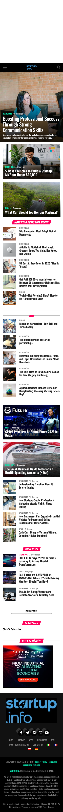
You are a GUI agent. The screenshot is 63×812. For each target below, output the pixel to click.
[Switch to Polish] (29, 749)
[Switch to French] (55, 745)
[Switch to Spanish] (36, 749)
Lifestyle (21, 740)
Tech (53, 740)
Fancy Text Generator (19, 744)
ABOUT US (14, 770)
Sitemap (36, 764)
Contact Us (38, 744)
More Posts (32, 610)
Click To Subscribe (12, 629)
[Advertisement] (31, 31)
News (31, 740)
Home (10, 740)
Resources (42, 740)
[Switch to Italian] (48, 745)
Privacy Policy (41, 761)
